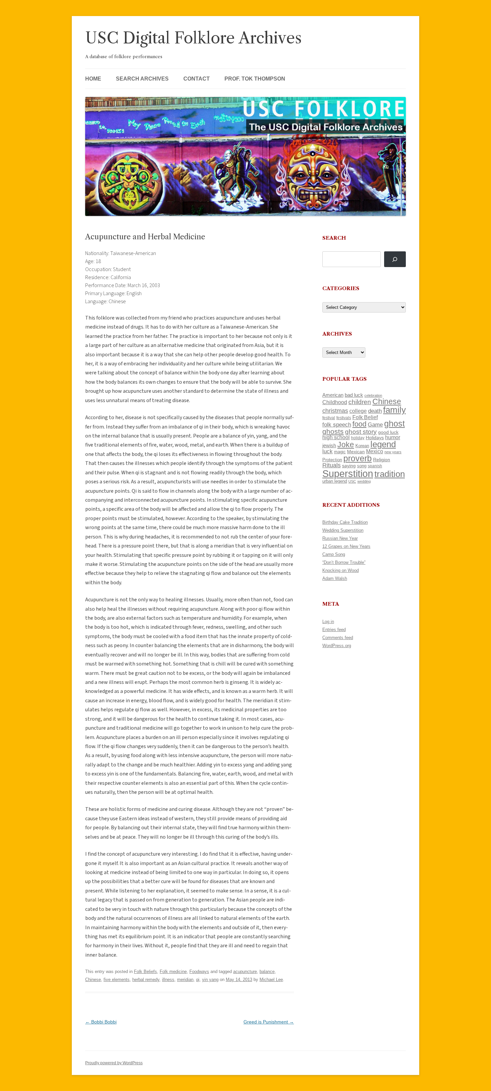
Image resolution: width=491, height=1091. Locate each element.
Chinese (93, 979)
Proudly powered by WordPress (114, 1063)
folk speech (336, 424)
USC (352, 481)
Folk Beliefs (145, 971)
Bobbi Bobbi (101, 1021)
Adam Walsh (334, 578)
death (375, 410)
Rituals (331, 465)
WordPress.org (336, 645)
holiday (357, 438)
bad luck (354, 395)
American (332, 395)
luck (327, 451)
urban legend (334, 481)
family (394, 410)
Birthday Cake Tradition (345, 522)
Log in (328, 621)
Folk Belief (365, 417)
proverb (357, 458)
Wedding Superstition (342, 530)
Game (375, 424)
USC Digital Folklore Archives (193, 37)
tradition (389, 474)
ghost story (361, 431)
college (358, 411)
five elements (117, 979)
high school (336, 437)
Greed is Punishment (268, 1021)
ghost (394, 423)
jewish (329, 445)
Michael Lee (271, 979)
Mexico (374, 451)
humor (392, 437)
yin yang (210, 979)
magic (340, 451)
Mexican (356, 451)
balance (267, 971)
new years (392, 452)
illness (168, 979)
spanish (375, 466)
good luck (388, 432)
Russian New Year (340, 538)
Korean (362, 445)
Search (334, 238)
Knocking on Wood (340, 570)
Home (93, 79)
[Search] (395, 259)
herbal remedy (145, 979)
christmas (335, 410)
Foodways (199, 971)
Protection (332, 459)
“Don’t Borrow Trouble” (343, 562)
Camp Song (333, 554)
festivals (343, 417)
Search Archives (142, 79)
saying (349, 465)
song (361, 465)
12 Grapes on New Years (346, 546)
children (359, 401)
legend (383, 444)
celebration (373, 395)
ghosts (333, 431)
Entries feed (334, 629)
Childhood (334, 402)
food (359, 424)
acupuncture (245, 971)
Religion (381, 459)
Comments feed (337, 637)
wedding (364, 481)
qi (197, 979)
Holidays (375, 437)
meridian (185, 979)
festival (328, 418)
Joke (345, 444)
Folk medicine (173, 971)
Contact (196, 79)
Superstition (347, 473)
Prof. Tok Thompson (254, 79)
